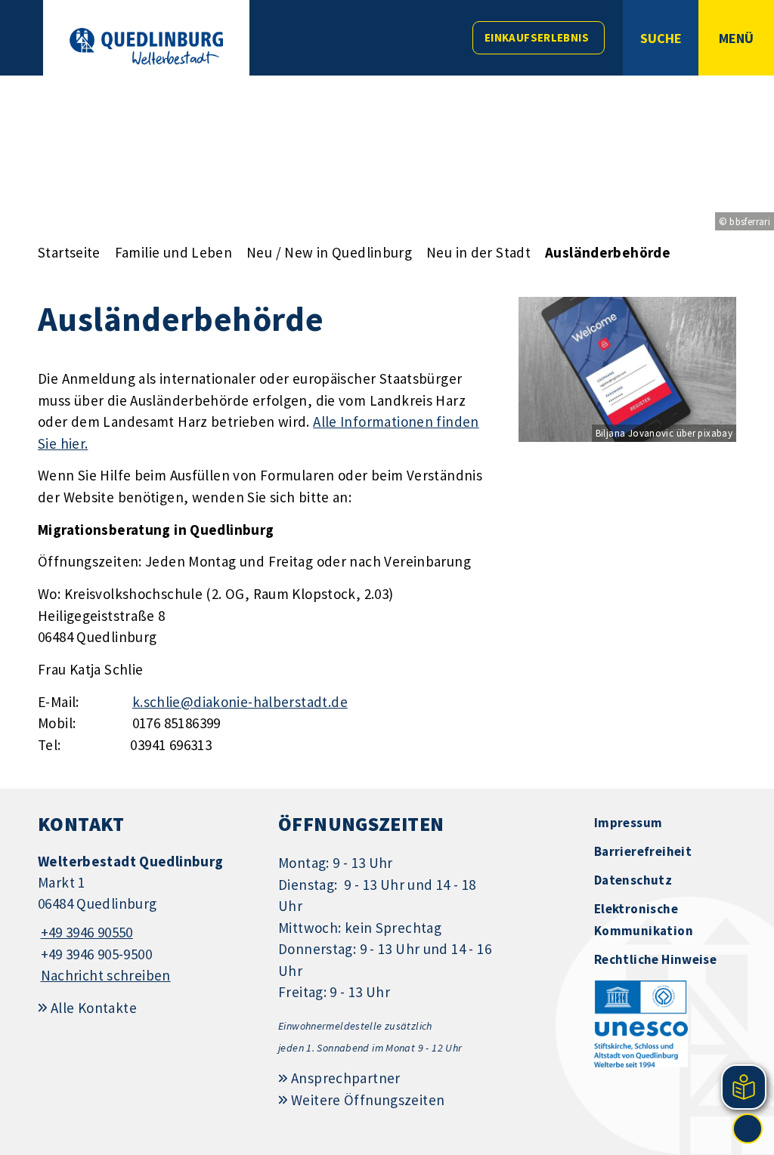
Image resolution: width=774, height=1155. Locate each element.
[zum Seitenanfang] (747, 1128)
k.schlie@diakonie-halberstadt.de (240, 702)
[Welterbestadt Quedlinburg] (146, 919)
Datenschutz (633, 880)
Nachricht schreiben (106, 975)
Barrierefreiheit (643, 851)
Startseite (69, 252)
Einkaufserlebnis (537, 37)
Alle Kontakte (94, 1008)
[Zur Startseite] (146, 46)
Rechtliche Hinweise (655, 959)
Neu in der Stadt (478, 252)
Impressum (628, 822)
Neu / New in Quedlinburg (329, 252)
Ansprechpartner (346, 1078)
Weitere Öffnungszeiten (367, 1100)
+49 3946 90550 (85, 932)
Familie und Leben (173, 252)
